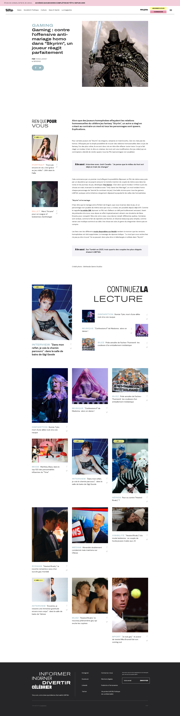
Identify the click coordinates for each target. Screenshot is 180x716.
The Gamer (107, 185)
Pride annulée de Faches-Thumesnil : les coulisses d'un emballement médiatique (127, 399)
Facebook (85, 679)
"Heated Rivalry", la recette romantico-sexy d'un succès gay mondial (45, 569)
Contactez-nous (107, 673)
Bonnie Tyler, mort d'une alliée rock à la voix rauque (46, 430)
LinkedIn (84, 685)
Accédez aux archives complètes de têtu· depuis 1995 (60, 3)
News (19, 10)
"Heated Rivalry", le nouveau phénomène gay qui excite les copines (84, 621)
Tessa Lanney (41, 59)
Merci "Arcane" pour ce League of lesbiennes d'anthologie (43, 214)
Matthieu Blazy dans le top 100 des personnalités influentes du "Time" (46, 469)
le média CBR (86, 210)
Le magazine (67, 10)
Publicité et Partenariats (109, 685)
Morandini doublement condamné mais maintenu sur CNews (87, 550)
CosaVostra (43, 705)
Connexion (158, 12)
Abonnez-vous (158, 8)
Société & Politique (31, 10)
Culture (43, 10)
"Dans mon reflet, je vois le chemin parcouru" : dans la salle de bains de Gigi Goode (48, 349)
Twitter (84, 691)
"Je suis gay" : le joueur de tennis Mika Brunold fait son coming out (126, 639)
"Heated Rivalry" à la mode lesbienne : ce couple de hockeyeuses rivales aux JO (127, 538)
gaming (42, 25)
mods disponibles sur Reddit (105, 231)
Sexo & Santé (54, 10)
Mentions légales (107, 679)
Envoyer (144, 680)
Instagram (85, 673)
